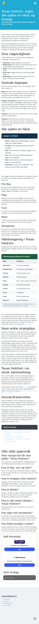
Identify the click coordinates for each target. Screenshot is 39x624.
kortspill (25, 387)
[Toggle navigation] (35, 3)
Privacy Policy (8, 603)
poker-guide (27, 324)
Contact (6, 601)
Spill (19, 549)
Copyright (7, 605)
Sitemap (6, 599)
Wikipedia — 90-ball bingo (13, 437)
